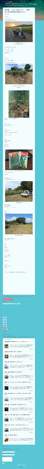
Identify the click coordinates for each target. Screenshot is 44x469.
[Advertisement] (38, 20)
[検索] (40, 2)
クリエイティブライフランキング (8, 328)
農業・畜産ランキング (6, 330)
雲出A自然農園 (11, 272)
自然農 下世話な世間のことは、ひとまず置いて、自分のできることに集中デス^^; (18, 394)
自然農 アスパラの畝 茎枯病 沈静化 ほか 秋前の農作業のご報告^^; (17, 414)
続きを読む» (31, 359)
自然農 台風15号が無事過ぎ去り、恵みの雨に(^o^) (13, 372)
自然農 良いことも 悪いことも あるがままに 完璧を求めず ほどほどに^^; (18, 383)
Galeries (24, 466)
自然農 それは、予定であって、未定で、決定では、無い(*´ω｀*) (16, 424)
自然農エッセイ (23, 272)
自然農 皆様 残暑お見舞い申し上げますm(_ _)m (13, 361)
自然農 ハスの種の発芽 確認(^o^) (11, 435)
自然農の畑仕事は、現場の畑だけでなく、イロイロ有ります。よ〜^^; (17, 341)
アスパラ (6, 272)
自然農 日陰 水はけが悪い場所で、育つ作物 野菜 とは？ (15, 404)
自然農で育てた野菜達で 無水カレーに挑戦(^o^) (13, 351)
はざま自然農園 (8, 2)
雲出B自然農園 (17, 272)
